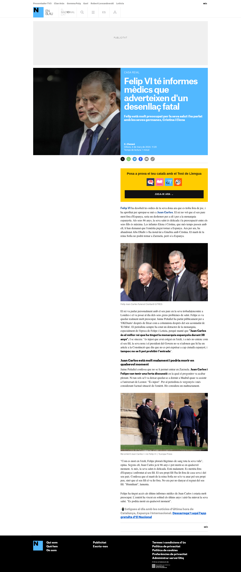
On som (51, 550)
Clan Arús (59, 3)
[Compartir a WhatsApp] (128, 159)
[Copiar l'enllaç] (152, 159)
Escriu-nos (100, 546)
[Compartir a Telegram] (134, 159)
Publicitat (99, 542)
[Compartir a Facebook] (140, 159)
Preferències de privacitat (169, 554)
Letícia (120, 3)
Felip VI (125, 208)
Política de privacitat (166, 546)
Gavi (85, 3)
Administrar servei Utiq (168, 558)
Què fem (52, 546)
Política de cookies (165, 550)
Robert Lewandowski (102, 3)
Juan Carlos (165, 212)
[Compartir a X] (122, 159)
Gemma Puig (74, 3)
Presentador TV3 (42, 3)
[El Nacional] (38, 546)
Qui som (52, 542)
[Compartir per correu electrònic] (146, 159)
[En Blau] (38, 12)
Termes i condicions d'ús (169, 542)
